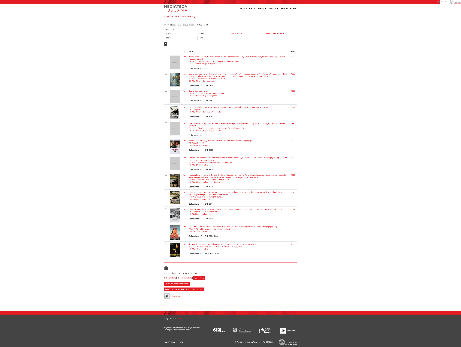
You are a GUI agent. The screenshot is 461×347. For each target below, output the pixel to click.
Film (184, 57)
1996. (293, 123)
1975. (293, 192)
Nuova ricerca (236, 33)
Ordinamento (169, 33)
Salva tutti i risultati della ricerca (177, 284)
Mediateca (175, 16)
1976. (293, 175)
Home (239, 8)
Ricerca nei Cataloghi (255, 8)
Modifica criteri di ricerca (274, 33)
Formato (200, 33)
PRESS (181, 342)
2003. (293, 244)
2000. (293, 226)
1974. (293, 107)
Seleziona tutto (170, 278)
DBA (180, 318)
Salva (202, 278)
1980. (293, 158)
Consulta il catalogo (188, 16)
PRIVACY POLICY (169, 342)
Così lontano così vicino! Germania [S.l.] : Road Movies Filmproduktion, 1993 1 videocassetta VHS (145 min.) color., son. (208, 93)
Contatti (274, 8)
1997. (293, 140)
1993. (293, 57)
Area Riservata (288, 8)
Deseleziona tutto (185, 278)
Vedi (195, 278)
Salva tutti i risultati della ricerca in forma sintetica (184, 289)
